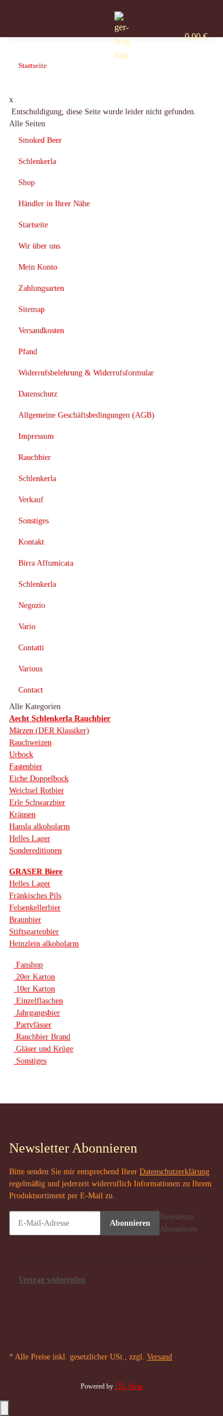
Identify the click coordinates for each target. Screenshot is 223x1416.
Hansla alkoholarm (39, 826)
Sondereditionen (35, 850)
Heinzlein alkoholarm (44, 943)
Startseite (33, 225)
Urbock (21, 754)
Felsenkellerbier (35, 907)
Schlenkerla (37, 161)
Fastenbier (25, 766)
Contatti (31, 647)
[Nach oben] (4, 1408)
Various (30, 669)
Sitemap (31, 309)
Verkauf (30, 499)
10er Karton (34, 989)
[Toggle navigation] (84, 21)
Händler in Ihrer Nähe (54, 203)
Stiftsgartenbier (34, 931)
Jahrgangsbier (37, 1013)
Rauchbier (34, 457)
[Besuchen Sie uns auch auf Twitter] (17, 1311)
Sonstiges (33, 521)
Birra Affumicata (45, 563)
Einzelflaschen (38, 1001)
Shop (26, 182)
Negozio (31, 605)
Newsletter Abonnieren (178, 1223)
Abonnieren (130, 1223)
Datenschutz (37, 394)
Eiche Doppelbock (39, 778)
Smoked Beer (40, 140)
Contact (30, 690)
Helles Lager (29, 838)
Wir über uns (39, 246)
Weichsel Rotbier (36, 790)
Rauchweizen (30, 742)
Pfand (27, 351)
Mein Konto (37, 267)
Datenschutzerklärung (174, 1171)
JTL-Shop (128, 1386)
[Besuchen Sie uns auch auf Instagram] (17, 1336)
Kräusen (22, 814)
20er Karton (34, 977)
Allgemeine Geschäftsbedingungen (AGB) (86, 415)
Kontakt (31, 542)
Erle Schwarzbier (37, 802)
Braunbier (25, 919)
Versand (159, 1357)
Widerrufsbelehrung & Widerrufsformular (86, 373)
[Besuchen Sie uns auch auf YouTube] (17, 1323)
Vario (26, 626)
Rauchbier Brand (42, 1037)
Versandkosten (41, 330)
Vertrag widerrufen (51, 1279)
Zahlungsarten (41, 288)
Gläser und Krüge (43, 1049)
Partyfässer (32, 1025)
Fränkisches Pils (35, 895)
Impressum (36, 436)
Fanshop (28, 965)
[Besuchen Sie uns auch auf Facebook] (17, 1299)
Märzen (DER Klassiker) (49, 730)
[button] (129, 36)
